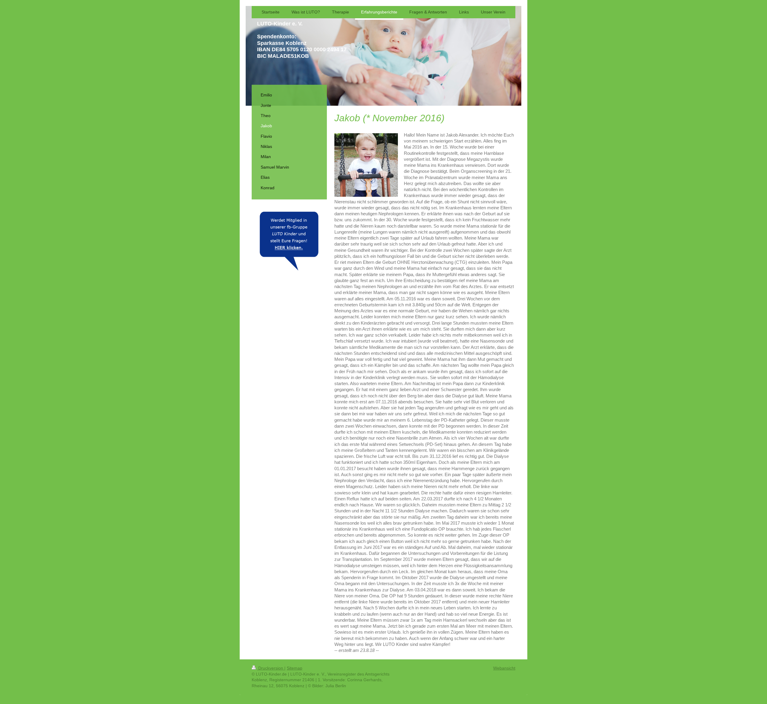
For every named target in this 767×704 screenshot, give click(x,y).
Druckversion (270, 668)
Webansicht (504, 668)
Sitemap (294, 668)
